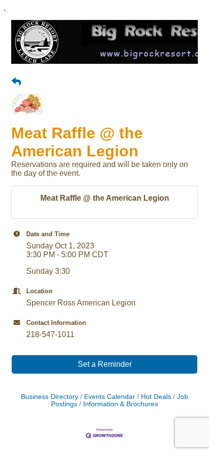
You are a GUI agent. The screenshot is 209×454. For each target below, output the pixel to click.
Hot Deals (156, 396)
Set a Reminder (105, 364)
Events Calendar (109, 396)
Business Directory (49, 396)
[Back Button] (16, 82)
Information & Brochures (120, 404)
